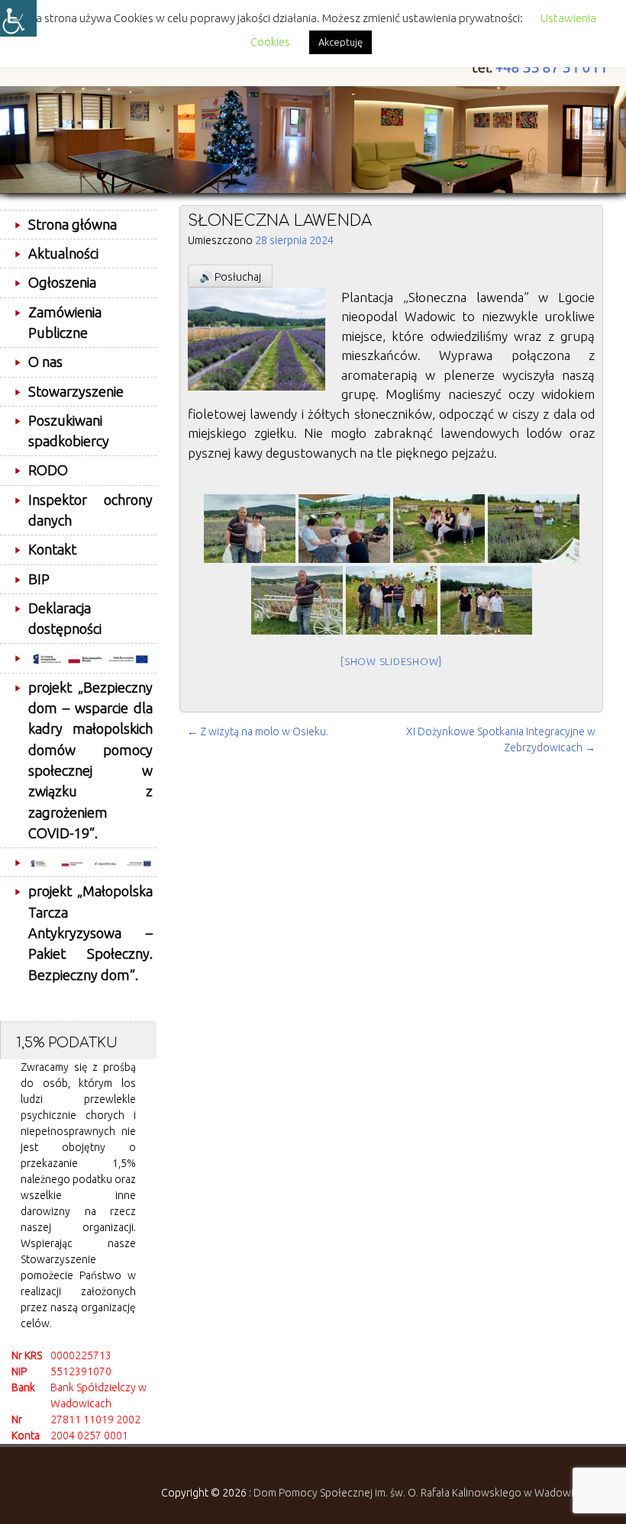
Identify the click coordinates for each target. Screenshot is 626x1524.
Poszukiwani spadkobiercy (68, 431)
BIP (39, 579)
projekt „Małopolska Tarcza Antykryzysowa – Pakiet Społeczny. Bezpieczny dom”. (90, 932)
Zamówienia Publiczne (65, 322)
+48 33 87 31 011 (551, 67)
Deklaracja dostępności (65, 618)
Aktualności (63, 253)
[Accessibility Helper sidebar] (18, 18)
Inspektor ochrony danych (90, 510)
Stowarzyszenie (76, 391)
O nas (45, 361)
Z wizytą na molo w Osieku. (257, 731)
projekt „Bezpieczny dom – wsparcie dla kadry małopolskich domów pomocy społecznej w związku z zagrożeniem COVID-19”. (90, 760)
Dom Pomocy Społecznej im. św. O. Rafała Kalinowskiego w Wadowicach (424, 1493)
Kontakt (52, 549)
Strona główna (72, 224)
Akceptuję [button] (340, 42)
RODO (48, 469)
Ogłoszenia (62, 282)
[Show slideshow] (391, 661)
